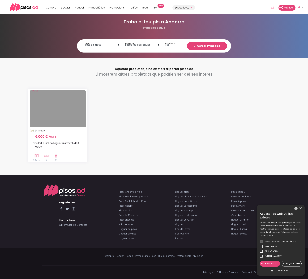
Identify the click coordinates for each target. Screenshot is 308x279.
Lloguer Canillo (183, 224)
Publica (288, 7)
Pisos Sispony (238, 201)
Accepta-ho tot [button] (270, 263)
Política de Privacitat (228, 272)
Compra (51, 7)
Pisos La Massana (128, 215)
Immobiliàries (97, 7)
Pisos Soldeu (238, 191)
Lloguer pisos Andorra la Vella (191, 196)
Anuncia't (198, 256)
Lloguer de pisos (128, 229)
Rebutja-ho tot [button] (291, 263)
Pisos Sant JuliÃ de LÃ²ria (132, 201)
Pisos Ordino (126, 210)
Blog (145, 7)
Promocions (117, 7)
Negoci (79, 7)
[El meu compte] (274, 7)
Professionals (184, 256)
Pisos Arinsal (181, 238)
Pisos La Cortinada (241, 196)
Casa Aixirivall (238, 215)
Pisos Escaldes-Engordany (133, 196)
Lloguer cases (126, 238)
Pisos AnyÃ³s (238, 205)
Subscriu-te (182, 7)
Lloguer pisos (182, 191)
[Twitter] (68, 209)
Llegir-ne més (266, 235)
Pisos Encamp (126, 219)
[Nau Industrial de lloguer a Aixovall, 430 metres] (58, 108)
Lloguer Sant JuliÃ (185, 219)
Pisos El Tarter (182, 229)
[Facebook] (61, 209)
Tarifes (133, 7)
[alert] (281, 240)
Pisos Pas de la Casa (242, 210)
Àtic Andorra (126, 224)
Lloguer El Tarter (240, 219)
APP (156, 7)
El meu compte (166, 256)
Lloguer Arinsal (239, 229)
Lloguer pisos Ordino (186, 201)
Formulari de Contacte (74, 224)
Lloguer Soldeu (239, 233)
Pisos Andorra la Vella (130, 191)
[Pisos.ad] (64, 190)
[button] (281, 271)
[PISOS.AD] (21, 7)
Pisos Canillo (126, 205)
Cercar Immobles (208, 46)
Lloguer (65, 7)
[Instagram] (73, 209)
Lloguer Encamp (184, 210)
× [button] (300, 208)
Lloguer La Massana (186, 205)
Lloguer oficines (127, 233)
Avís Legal (208, 272)
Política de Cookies (252, 272)
